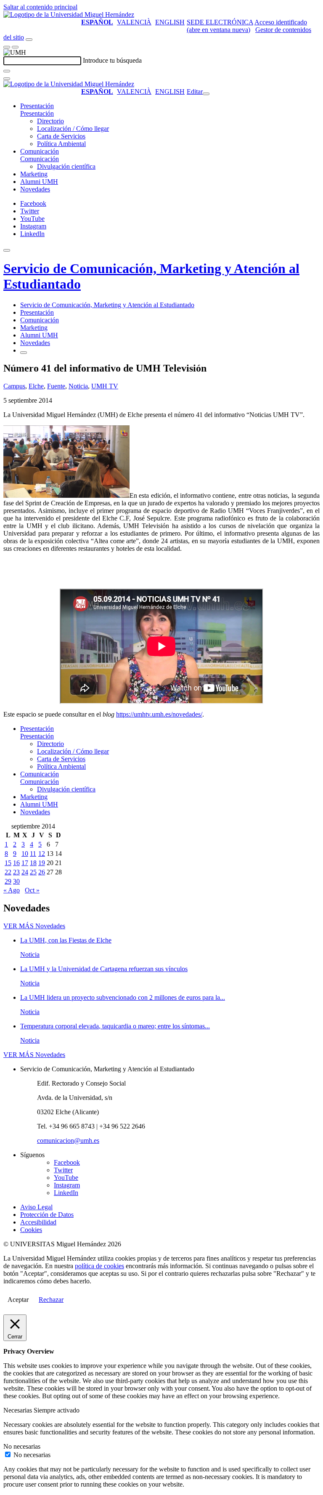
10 (24, 853)
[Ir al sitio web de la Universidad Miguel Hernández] (68, 14)
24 (24, 872)
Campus (14, 386)
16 (16, 862)
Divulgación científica (66, 166)
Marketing (34, 174)
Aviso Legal (36, 1207)
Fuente (56, 386)
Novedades (35, 189)
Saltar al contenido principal (40, 7)
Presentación (37, 105)
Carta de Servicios (61, 136)
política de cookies (99, 1265)
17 (24, 862)
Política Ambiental (61, 143)
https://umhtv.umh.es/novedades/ (159, 714)
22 (8, 872)
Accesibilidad (38, 1222)
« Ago (11, 890)
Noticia (78, 386)
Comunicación (39, 151)
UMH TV (104, 386)
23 (16, 872)
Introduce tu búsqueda (112, 60)
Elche (36, 386)
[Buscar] (6, 71)
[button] (37, 113)
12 (41, 853)
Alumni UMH (39, 181)
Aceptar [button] (18, 1299)
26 (41, 872)
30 (16, 881)
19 (41, 862)
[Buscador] (29, 39)
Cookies (31, 1229)
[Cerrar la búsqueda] (6, 78)
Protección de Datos (47, 1214)
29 (8, 881)
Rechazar (51, 1299)
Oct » (32, 890)
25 (33, 872)
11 (33, 853)
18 (33, 862)
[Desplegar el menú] (15, 47)
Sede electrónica (220, 22)
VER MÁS (34, 925)
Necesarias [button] (18, 1410)
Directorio (50, 121)
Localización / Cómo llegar (73, 128)
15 (8, 862)
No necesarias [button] (21, 1446)
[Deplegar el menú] (23, 352)
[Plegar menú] (206, 94)
